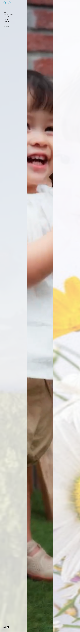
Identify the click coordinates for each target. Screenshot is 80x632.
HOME (5, 12)
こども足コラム (7, 23)
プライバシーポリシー (7, 629)
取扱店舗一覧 (6, 21)
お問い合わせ (6, 26)
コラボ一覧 (6, 19)
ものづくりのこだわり (8, 14)
